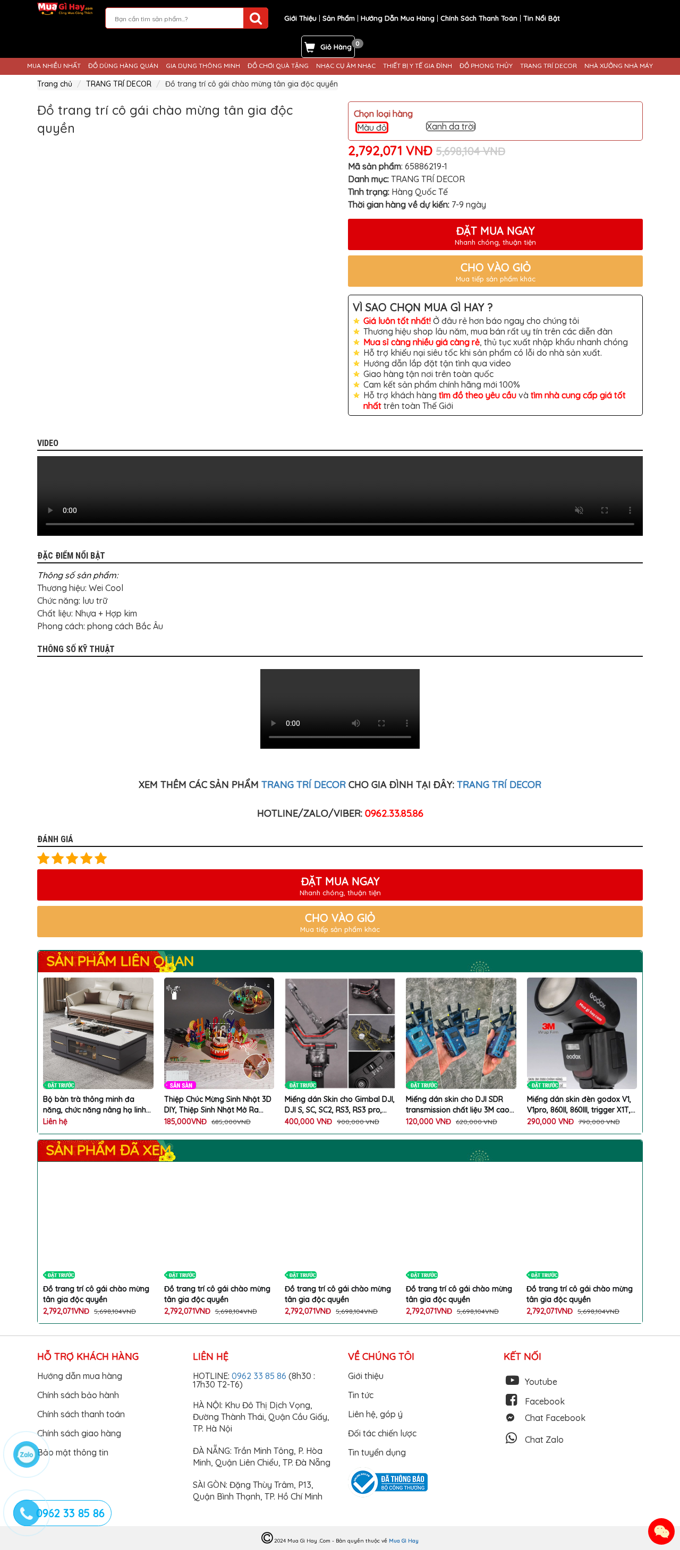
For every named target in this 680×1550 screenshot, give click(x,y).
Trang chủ (54, 84)
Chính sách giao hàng (79, 1433)
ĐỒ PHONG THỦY (486, 66)
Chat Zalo (544, 1439)
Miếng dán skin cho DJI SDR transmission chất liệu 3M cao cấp (457, 1104)
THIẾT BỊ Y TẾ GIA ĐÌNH (417, 66)
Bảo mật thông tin (72, 1452)
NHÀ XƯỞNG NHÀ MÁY (618, 66)
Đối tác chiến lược (382, 1433)
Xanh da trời (451, 126)
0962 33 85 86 (260, 1376)
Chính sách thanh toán (81, 1414)
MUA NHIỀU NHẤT (54, 66)
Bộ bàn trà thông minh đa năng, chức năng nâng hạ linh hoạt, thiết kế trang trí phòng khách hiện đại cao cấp (94, 1104)
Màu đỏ (372, 127)
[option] (86, 177)
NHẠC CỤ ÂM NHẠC (346, 66)
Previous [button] (29, 177)
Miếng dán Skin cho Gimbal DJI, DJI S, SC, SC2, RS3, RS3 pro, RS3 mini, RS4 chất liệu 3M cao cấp (340, 1104)
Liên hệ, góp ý (375, 1414)
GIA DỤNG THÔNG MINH (203, 66)
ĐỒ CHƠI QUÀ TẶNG (278, 66)
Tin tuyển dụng (377, 1452)
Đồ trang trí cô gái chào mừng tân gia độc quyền (96, 1294)
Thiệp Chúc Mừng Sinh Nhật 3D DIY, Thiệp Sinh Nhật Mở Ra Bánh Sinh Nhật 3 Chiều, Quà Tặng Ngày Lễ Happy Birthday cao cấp (217, 1104)
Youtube (541, 1381)
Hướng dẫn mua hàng (79, 1376)
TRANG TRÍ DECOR (548, 66)
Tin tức (360, 1395)
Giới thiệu (366, 1376)
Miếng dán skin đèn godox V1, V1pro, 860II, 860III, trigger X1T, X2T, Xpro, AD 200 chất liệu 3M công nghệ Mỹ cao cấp (581, 1104)
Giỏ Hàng (336, 46)
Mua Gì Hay (404, 1540)
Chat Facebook (555, 1417)
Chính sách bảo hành (78, 1395)
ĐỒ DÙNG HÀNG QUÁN (123, 66)
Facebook (545, 1401)
